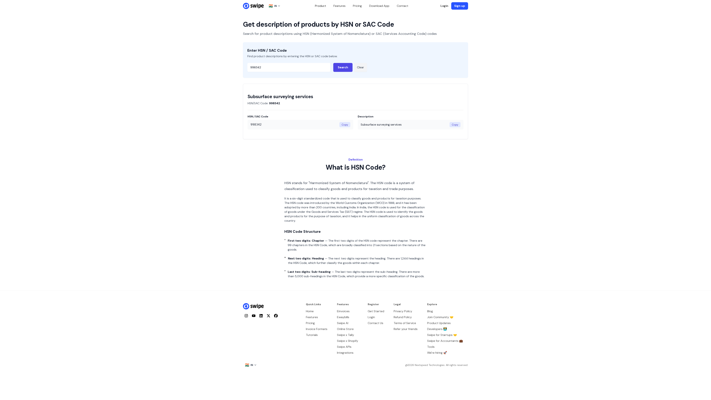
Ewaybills (343, 317)
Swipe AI (342, 323)
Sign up (459, 6)
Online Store (345, 329)
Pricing (357, 6)
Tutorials (312, 335)
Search (343, 67)
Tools (431, 347)
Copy (345, 124)
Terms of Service (405, 323)
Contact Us (375, 323)
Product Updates (439, 323)
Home (310, 311)
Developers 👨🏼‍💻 (437, 329)
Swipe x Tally (345, 335)
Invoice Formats (316, 329)
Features (339, 6)
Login (444, 6)
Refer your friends (406, 329)
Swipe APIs (344, 347)
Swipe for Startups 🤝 (442, 335)
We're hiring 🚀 (437, 353)
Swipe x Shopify (347, 341)
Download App (379, 6)
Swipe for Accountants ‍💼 (445, 341)
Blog (430, 311)
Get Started (376, 311)
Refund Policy (403, 317)
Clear (360, 67)
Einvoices (343, 311)
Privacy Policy (403, 311)
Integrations (345, 353)
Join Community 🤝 (440, 317)
